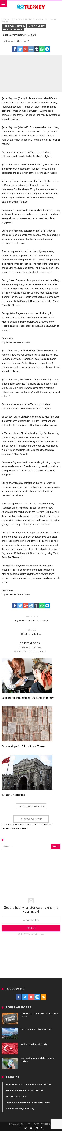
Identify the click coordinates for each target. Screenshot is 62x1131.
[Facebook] (18, 997)
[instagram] (37, 997)
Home (4, 19)
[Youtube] (31, 997)
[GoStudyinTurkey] (31, 3)
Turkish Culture (13, 29)
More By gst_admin (29, 647)
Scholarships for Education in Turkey (23, 746)
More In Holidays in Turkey (30, 651)
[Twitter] (25, 997)
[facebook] (14, 49)
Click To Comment (31, 819)
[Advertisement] (31, 873)
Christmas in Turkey (31, 632)
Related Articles (30, 643)
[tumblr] (36, 49)
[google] (25, 49)
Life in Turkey (16, 19)
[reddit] (31, 49)
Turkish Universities (13, 794)
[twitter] (20, 49)
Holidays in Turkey (33, 19)
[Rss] (43, 997)
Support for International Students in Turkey (28, 697)
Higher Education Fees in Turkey (31, 618)
